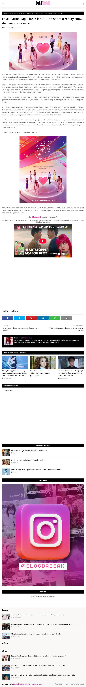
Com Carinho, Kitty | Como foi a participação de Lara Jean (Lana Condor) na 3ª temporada (43, 675)
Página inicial (7, 13)
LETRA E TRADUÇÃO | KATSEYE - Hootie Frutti (27, 460)
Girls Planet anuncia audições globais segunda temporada (40, 372)
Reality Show (14, 311)
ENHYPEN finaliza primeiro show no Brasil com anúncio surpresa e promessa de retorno (42, 624)
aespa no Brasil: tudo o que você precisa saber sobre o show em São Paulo (37, 615)
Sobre (66, 684)
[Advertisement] (43, 283)
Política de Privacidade (77, 684)
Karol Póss (7, 28)
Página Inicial (58, 684)
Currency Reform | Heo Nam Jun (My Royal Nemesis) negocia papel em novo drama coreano (71, 373)
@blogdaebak (36, 217)
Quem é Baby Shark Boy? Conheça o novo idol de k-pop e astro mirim (36, 470)
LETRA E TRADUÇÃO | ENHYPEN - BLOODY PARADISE (29, 451)
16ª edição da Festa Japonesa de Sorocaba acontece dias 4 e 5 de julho (36, 634)
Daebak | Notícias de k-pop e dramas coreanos (27, 684)
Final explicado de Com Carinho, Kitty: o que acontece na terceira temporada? (38, 656)
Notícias (14, 13)
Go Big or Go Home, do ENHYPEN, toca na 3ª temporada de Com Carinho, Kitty (38, 665)
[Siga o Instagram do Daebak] (43, 586)
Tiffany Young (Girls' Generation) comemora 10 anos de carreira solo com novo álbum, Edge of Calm (14, 373)
